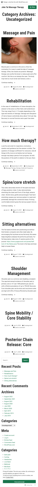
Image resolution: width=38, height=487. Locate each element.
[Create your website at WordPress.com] (19, 2)
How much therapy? (19, 140)
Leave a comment (20, 89)
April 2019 (7, 411)
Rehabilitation (19, 101)
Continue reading (7, 83)
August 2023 (8, 396)
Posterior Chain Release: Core (19, 342)
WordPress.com (9, 445)
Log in (6, 438)
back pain (7, 455)
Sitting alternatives (19, 224)
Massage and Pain (19, 32)
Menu (32, 7)
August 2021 (8, 401)
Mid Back (7, 466)
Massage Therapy (11, 168)
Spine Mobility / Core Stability (19, 315)
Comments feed (9, 442)
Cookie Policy (9, 477)
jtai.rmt (7, 87)
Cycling (6, 457)
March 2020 (8, 408)
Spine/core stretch (19, 182)
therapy (18, 168)
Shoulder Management (19, 271)
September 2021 (9, 399)
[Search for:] (11, 360)
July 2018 (7, 416)
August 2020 (8, 404)
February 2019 (9, 413)
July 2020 (7, 406)
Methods (7, 464)
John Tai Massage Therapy (12, 7)
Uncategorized (29, 87)
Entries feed (8, 440)
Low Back (7, 462)
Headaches (8, 459)
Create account (9, 435)
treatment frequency (27, 168)
